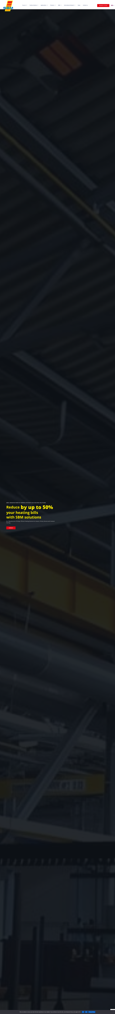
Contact (11, 528)
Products (52, 5)
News (79, 5)
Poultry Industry (33, 5)
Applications (43, 5)
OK (83, 1011)
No (86, 1011)
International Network (69, 5)
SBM (59, 5)
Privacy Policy (92, 1011)
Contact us (85, 5)
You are (24, 5)
